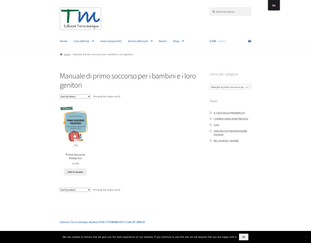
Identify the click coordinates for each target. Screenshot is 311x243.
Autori (163, 41)
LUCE (216, 124)
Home (63, 41)
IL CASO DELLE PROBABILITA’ (229, 112)
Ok (243, 237)
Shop (176, 41)
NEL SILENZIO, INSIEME (226, 140)
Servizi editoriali (138, 41)
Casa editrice (81, 41)
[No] (306, 237)
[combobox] (230, 86)
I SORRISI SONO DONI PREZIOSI (231, 118)
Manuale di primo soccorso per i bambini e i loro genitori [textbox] (231, 87)
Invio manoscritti (111, 41)
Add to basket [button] (75, 172)
